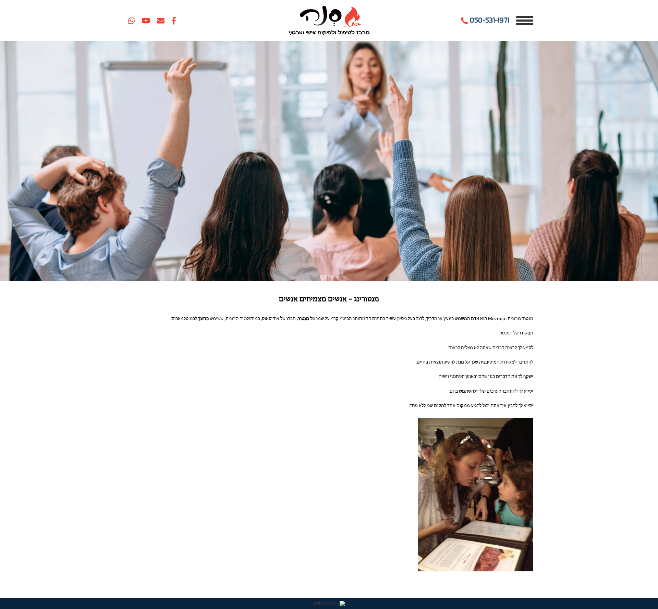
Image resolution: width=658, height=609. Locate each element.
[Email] (161, 20)
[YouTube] (146, 20)
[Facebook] (174, 20)
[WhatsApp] (131, 20)
